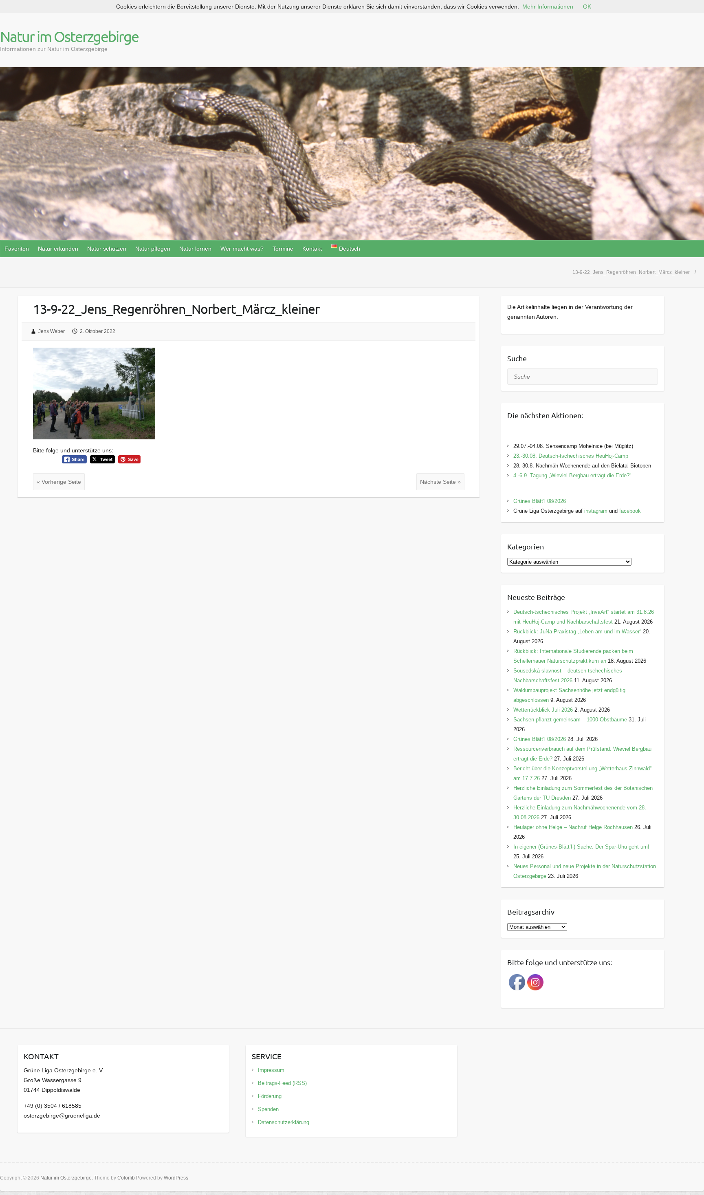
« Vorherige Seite (59, 481)
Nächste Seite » (440, 481)
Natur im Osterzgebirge (69, 36)
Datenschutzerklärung (283, 1122)
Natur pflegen (152, 248)
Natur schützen (106, 248)
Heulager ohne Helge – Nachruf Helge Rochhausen (573, 827)
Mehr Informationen (547, 6)
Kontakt (312, 248)
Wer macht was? (242, 248)
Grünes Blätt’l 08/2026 (539, 501)
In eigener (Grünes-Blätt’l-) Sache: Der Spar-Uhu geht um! (581, 847)
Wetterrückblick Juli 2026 (543, 710)
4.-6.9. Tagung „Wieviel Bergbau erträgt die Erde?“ (572, 475)
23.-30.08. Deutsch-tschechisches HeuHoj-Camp (570, 456)
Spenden (268, 1109)
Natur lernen (195, 248)
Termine (283, 248)
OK (587, 6)
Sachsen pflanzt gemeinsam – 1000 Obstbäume (570, 720)
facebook (630, 511)
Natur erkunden (58, 248)
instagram (595, 511)
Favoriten (16, 248)
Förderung (270, 1096)
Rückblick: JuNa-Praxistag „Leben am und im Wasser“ (577, 631)
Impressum (271, 1070)
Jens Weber (51, 331)
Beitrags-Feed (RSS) (282, 1083)
